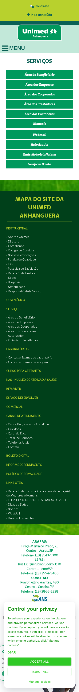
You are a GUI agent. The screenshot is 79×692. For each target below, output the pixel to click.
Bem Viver (13, 389)
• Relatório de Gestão (20, 273)
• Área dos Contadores (21, 331)
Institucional (17, 228)
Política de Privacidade (24, 474)
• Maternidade (15, 287)
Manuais (39, 124)
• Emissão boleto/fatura (22, 340)
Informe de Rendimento (24, 465)
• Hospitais (13, 282)
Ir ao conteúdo (41, 15)
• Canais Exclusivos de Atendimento (30, 424)
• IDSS (10, 264)
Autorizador (39, 144)
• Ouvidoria (13, 429)
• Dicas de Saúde (17, 504)
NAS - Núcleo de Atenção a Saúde (31, 380)
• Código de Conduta (20, 250)
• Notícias (12, 509)
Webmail (39, 135)
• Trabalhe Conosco (19, 438)
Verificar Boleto (39, 164)
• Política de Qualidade (21, 259)
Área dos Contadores (39, 114)
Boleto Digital (17, 456)
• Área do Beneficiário (20, 317)
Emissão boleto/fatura (39, 154)
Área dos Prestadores (39, 104)
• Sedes (11, 278)
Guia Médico (15, 300)
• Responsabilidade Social (23, 291)
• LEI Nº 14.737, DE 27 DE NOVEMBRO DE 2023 (36, 500)
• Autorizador (15, 336)
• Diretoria (13, 241)
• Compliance (15, 246)
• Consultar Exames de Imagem (27, 362)
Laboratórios (17, 349)
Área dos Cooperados (39, 94)
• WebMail (13, 513)
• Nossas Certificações (21, 255)
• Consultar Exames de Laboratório (29, 357)
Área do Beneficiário (40, 75)
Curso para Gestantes (23, 371)
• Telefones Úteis (17, 442)
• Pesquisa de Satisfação (22, 268)
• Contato (12, 447)
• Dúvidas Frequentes (20, 518)
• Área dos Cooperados (21, 326)
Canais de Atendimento (24, 416)
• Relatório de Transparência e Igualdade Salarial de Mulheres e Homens (38, 493)
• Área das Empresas (19, 322)
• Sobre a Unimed (17, 237)
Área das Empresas (39, 85)
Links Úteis (14, 483)
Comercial (14, 407)
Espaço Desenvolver (22, 398)
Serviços (13, 309)
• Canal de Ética (16, 433)
